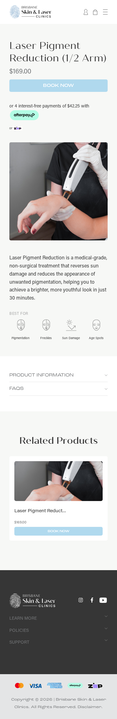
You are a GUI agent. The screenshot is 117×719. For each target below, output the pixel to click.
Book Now (58, 85)
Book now (58, 531)
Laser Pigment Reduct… (40, 510)
